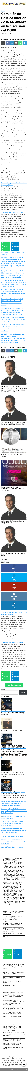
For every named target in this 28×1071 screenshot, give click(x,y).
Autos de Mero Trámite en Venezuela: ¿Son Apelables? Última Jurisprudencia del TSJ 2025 (13, 319)
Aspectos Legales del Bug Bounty (12, 1016)
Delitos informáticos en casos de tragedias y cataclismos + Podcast (12, 1013)
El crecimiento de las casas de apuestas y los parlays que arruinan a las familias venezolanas (14, 1034)
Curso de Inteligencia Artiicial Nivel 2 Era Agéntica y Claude (13, 859)
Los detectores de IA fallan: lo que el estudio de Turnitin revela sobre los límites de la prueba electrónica (13, 923)
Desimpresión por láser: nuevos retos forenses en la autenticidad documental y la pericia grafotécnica (14, 972)
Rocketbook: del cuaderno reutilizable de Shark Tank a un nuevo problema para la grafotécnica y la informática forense (13, 966)
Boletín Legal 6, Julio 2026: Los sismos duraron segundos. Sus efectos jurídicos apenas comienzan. (13, 823)
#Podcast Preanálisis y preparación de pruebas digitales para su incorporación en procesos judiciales (14, 935)
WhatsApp (6, 246)
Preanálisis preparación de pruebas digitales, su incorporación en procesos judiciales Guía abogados (13, 831)
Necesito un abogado (14, 685)
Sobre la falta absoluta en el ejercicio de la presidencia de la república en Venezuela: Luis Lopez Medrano (14, 1039)
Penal (3, 11)
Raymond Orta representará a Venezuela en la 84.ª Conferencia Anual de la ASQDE (14, 977)
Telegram (16, 246)
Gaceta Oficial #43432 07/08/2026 (12, 836)
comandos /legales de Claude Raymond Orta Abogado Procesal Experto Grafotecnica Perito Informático (13, 803)
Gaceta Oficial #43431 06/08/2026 (12, 847)
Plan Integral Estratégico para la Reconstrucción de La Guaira (12, 1044)
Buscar (3, 689)
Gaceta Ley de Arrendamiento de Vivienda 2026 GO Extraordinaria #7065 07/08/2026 (13, 842)
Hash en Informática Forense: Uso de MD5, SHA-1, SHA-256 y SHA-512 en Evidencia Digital (13, 1008)
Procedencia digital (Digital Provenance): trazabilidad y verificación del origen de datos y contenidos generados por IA (14, 1002)
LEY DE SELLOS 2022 (9, 985)
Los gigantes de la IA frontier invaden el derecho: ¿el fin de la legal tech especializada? (14, 913)
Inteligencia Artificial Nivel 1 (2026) (12, 212)
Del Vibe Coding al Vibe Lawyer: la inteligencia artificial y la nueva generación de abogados (12, 918)
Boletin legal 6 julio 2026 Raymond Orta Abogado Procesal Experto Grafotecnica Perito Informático (14, 811)
